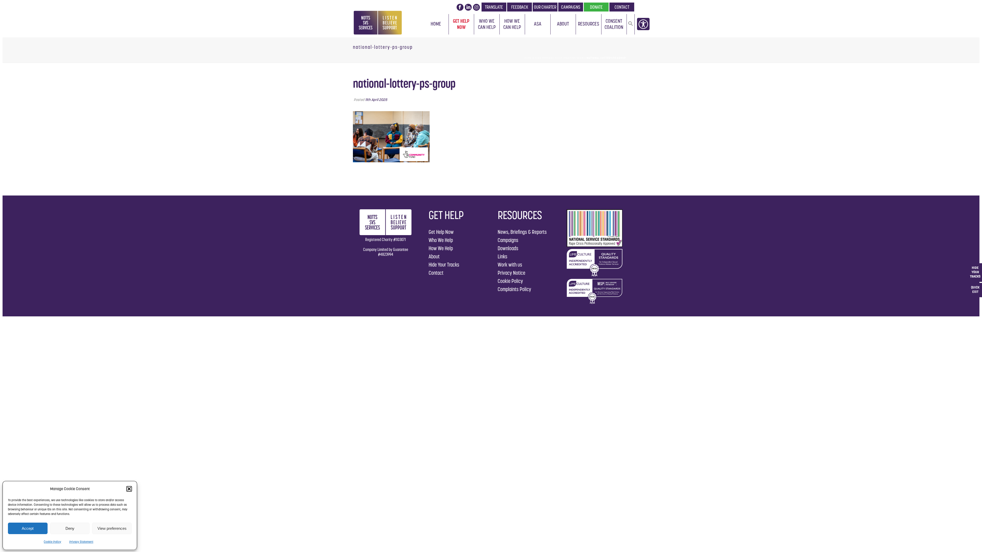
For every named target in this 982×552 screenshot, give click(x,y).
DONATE (596, 7)
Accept (28, 528)
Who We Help (441, 240)
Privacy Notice (511, 272)
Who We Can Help (487, 24)
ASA (537, 23)
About (563, 23)
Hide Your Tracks (444, 264)
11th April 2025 (376, 99)
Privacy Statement (81, 542)
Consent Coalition (614, 24)
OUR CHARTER (545, 7)
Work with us (510, 264)
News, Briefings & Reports (522, 231)
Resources (588, 23)
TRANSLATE (494, 7)
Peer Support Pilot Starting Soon (559, 58)
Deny (69, 528)
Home (436, 23)
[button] (129, 488)
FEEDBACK (519, 7)
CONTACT (622, 7)
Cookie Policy (52, 542)
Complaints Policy (514, 289)
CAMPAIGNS (570, 7)
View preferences (112, 528)
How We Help (441, 248)
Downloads (508, 248)
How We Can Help (512, 24)
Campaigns (508, 240)
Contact (436, 272)
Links (502, 256)
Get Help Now (461, 24)
